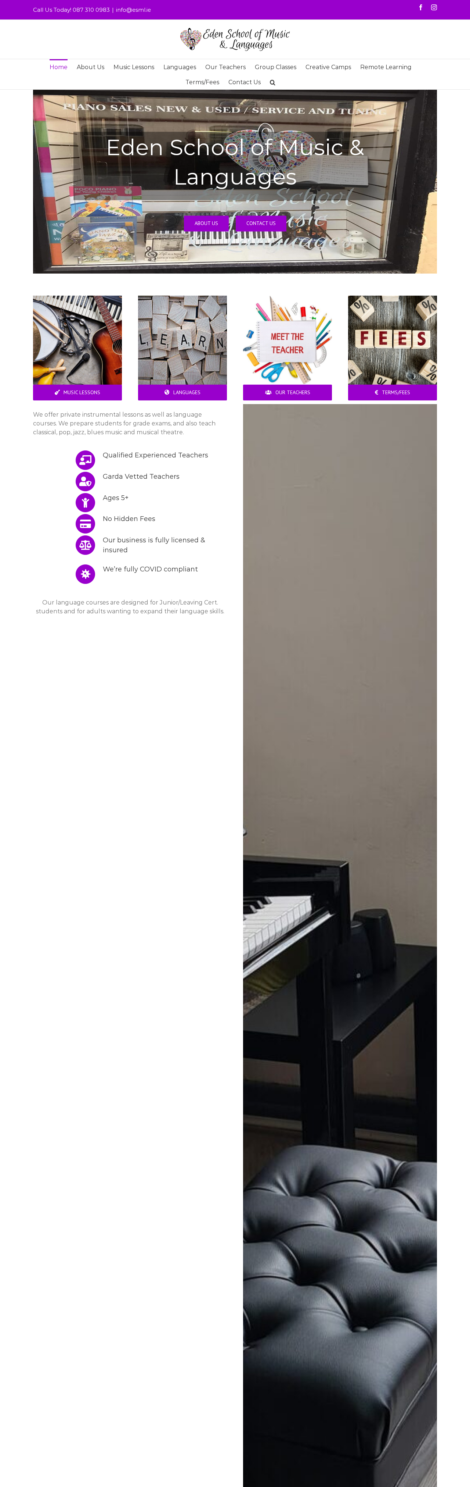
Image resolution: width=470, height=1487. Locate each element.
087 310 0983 (91, 9)
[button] (272, 81)
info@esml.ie (133, 9)
